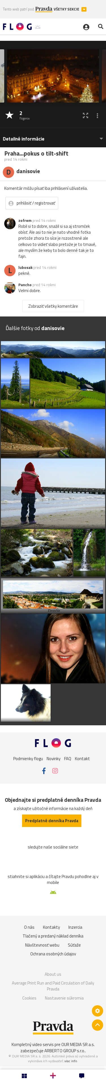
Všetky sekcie (67, 9)
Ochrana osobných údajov (53, 954)
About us (53, 974)
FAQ (67, 758)
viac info (70, 1061)
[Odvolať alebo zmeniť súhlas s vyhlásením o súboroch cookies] (97, 1011)
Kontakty (51, 927)
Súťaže (74, 945)
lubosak (25, 267)
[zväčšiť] (85, 115)
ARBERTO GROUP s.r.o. (64, 1050)
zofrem (25, 220)
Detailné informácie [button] (23, 139)
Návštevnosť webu (42, 945)
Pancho (25, 285)
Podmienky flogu (28, 758)
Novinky (53, 758)
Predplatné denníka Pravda (51, 820)
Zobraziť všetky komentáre (53, 306)
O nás (29, 927)
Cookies (29, 998)
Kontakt (82, 758)
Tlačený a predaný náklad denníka (53, 936)
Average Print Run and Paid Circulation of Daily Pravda (53, 986)
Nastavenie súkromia (64, 998)
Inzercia (75, 927)
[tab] (53, 136)
